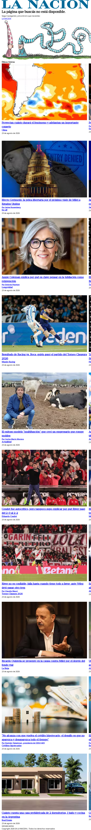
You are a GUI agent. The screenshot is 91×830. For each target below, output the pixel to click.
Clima (4, 130)
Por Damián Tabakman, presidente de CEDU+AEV (23, 743)
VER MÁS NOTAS (8, 826)
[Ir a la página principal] (45, 8)
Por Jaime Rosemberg (11, 207)
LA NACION (6, 18)
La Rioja (5, 669)
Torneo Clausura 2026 (12, 594)
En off (4, 210)
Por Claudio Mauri (10, 591)
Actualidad (7, 442)
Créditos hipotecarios (12, 746)
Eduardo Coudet (9, 517)
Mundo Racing (8, 362)
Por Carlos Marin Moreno (13, 439)
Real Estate (7, 820)
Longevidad (7, 287)
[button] (44, 92)
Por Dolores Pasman (11, 284)
